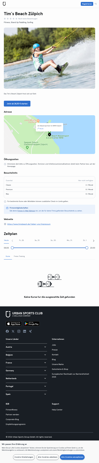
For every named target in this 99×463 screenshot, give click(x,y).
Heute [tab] (6, 240)
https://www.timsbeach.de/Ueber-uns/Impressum (28, 224)
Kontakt (55, 354)
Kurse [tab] (8, 256)
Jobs (54, 345)
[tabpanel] (49, 280)
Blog (54, 359)
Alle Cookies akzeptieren (72, 457)
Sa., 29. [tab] (37, 240)
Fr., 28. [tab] (21, 240)
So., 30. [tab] (53, 240)
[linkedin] (24, 331)
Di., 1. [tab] (85, 240)
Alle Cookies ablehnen (47, 457)
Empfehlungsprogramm (15, 424)
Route (41, 129)
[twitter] (13, 331)
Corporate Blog (12, 419)
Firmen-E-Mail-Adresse (26, 211)
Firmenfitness (11, 409)
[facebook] (7, 331)
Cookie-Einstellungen (23, 457)
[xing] (30, 331)
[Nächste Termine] (93, 240)
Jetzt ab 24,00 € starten (17, 103)
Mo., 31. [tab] (69, 240)
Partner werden (12, 414)
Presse (55, 349)
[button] (26, 346)
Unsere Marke (58, 364)
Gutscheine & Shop (60, 369)
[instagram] (18, 331)
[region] (49, 451)
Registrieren (87, 4)
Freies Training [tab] (19, 256)
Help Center (57, 409)
